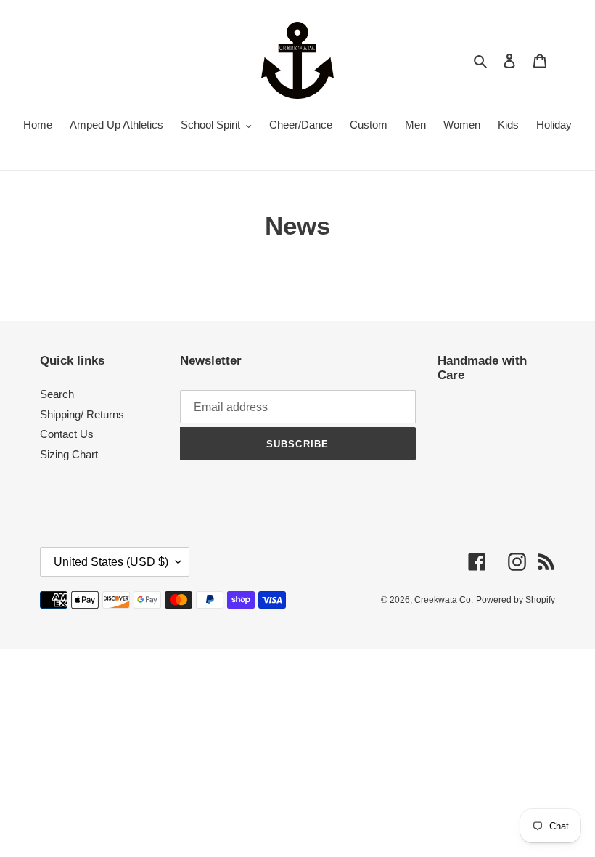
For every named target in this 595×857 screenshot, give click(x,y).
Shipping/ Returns (82, 414)
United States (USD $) (111, 562)
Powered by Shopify (515, 600)
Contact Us (67, 434)
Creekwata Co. (443, 600)
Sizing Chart (69, 454)
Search (57, 394)
